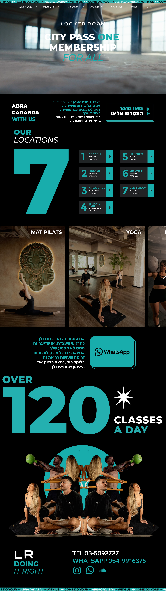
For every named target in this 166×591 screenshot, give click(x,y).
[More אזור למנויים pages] (36, 7)
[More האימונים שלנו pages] (83, 7)
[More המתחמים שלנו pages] (58, 7)
